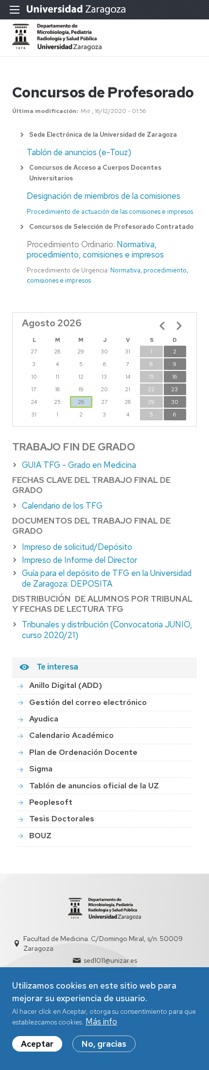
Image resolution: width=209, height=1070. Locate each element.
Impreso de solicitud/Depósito (77, 547)
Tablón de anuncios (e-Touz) (79, 152)
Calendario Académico (71, 735)
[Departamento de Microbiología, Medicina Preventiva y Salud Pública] (57, 47)
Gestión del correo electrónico (88, 702)
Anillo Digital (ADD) (65, 685)
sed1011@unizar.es (110, 960)
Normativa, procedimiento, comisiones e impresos (95, 249)
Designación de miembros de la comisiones (103, 196)
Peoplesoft (50, 802)
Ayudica (43, 719)
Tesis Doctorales (61, 819)
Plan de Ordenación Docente (83, 752)
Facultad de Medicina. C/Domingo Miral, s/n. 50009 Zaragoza (103, 943)
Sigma (40, 769)
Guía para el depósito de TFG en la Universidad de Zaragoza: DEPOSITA (107, 578)
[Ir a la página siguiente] (179, 326)
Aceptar (37, 1043)
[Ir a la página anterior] (162, 326)
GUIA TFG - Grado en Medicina (79, 465)
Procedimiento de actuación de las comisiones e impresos (110, 212)
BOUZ (40, 835)
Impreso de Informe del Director (79, 560)
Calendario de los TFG (62, 505)
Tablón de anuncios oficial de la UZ (94, 786)
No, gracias (104, 1043)
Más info (101, 1021)
